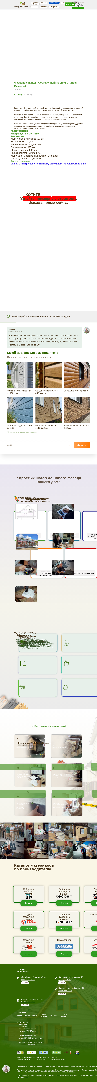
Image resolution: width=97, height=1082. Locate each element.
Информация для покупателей (43, 1058)
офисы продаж (69, 1072)
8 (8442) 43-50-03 (64, 979)
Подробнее (24, 1077)
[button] (78, 8)
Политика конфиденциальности (58, 1058)
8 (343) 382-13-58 (65, 991)
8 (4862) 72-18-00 (28, 1002)
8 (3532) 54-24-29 (28, 979)
